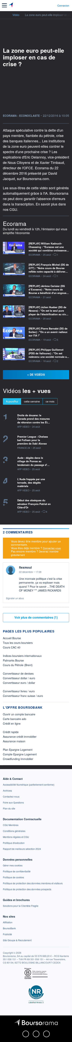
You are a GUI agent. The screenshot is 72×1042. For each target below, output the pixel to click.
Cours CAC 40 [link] (11, 647)
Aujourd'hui (12, 401)
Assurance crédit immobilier (19, 736)
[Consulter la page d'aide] (53, 5)
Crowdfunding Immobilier (18, 759)
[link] (28, 784)
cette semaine (32, 401)
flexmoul (25, 567)
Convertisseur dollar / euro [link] (19, 678)
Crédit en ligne (12, 723)
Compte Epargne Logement (20, 754)
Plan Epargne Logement (17, 750)
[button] (4, 5)
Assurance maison (14, 741)
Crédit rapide (11, 732)
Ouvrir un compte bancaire (19, 714)
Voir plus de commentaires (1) (36, 617)
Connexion (63, 5)
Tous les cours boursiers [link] (18, 643)
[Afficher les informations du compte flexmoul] (10, 570)
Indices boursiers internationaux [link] (22, 656)
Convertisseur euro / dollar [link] (19, 683)
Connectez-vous (52, 548)
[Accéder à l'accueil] (5, 15)
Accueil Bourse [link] (12, 638)
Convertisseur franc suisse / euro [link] (23, 696)
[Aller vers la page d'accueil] (11, 5)
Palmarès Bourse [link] (13, 660)
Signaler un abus (15, 598)
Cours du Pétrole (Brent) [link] (18, 665)
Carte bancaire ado (14, 719)
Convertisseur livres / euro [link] (19, 691)
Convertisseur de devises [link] (18, 673)
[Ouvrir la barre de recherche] (47, 5)
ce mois (50, 401)
